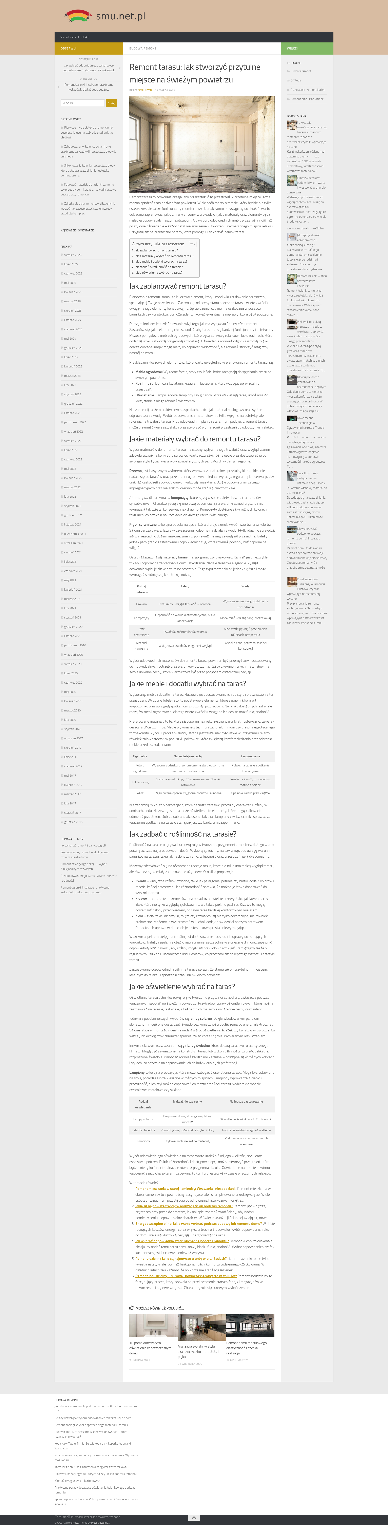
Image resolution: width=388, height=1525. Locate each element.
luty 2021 (70, 608)
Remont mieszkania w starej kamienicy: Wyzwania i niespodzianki (185, 1188)
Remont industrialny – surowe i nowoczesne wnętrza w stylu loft (186, 1276)
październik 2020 (75, 645)
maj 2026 (70, 283)
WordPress (72, 1522)
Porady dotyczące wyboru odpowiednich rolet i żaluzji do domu (94, 1418)
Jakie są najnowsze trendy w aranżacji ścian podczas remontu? (184, 1206)
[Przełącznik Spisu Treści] (190, 244)
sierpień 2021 (72, 552)
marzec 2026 (72, 301)
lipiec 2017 (71, 757)
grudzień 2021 (73, 515)
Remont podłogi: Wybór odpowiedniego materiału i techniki (92, 1425)
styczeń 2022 (72, 506)
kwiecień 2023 (73, 366)
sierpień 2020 (72, 664)
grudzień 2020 (73, 627)
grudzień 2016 (73, 822)
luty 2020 (70, 720)
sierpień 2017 (72, 747)
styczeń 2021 (72, 617)
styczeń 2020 (72, 729)
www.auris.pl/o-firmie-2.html (305, 228)
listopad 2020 (72, 636)
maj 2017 (70, 775)
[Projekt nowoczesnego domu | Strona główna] (105, 16)
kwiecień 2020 (73, 701)
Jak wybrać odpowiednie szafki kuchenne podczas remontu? (182, 1241)
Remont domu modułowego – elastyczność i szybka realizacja (248, 1348)
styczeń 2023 (72, 394)
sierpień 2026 (72, 255)
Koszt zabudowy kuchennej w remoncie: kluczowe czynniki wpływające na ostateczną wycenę (306, 589)
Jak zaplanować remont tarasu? (156, 250)
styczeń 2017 (72, 813)
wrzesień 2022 (73, 431)
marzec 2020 (72, 710)
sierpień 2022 (72, 441)
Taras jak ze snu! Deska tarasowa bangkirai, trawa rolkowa (91, 1467)
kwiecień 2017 (73, 785)
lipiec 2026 (71, 264)
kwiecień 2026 (73, 292)
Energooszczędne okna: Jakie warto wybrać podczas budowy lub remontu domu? (198, 1223)
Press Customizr (100, 1522)
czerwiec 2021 (73, 571)
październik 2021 (75, 534)
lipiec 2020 (71, 673)
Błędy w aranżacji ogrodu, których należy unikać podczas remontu (96, 1474)
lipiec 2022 (71, 450)
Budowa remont (142, 48)
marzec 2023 (72, 376)
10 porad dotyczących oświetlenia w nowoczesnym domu (150, 1348)
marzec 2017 (72, 794)
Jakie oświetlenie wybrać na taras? (158, 272)
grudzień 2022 (73, 403)
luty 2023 (70, 385)
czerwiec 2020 (73, 682)
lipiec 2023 (71, 357)
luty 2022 (70, 496)
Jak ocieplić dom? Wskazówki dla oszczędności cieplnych (311, 382)
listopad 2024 (72, 320)
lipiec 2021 (71, 562)
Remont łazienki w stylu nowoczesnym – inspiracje (312, 281)
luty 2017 (70, 803)
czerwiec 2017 (73, 766)
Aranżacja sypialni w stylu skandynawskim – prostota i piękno (198, 1351)
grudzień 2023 (73, 348)
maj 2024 (70, 338)
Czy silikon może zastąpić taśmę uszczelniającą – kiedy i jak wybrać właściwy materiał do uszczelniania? (307, 483)
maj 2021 (70, 580)
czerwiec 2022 (73, 459)
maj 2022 (70, 469)
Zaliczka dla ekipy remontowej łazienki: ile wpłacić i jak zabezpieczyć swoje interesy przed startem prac (88, 208)
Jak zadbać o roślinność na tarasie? (159, 267)
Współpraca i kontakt (74, 37)
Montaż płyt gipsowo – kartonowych (77, 1481)
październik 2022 (75, 422)
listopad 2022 (72, 413)
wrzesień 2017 (73, 738)
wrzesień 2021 (73, 543)
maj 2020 (70, 692)
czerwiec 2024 (73, 329)
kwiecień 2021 (73, 589)
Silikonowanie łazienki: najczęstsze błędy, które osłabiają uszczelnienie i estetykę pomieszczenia (88, 170)
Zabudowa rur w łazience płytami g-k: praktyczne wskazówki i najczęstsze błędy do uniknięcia (89, 151)
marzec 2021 (72, 599)
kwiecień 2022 (73, 478)
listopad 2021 (72, 524)
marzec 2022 (72, 487)
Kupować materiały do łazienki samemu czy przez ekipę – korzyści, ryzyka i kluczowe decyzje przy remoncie (88, 189)
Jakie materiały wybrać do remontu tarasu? (164, 256)
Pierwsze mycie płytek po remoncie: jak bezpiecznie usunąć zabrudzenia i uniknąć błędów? (87, 132)
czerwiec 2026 (73, 273)
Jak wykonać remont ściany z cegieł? (83, 845)
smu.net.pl (145, 90)
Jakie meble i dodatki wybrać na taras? (161, 261)
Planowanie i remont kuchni (308, 90)
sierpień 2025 (72, 310)
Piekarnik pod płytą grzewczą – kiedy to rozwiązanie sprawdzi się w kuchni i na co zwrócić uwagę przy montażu (305, 331)
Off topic (296, 80)
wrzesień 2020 (73, 654)
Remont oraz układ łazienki (307, 99)
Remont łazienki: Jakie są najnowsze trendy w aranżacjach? (181, 1258)
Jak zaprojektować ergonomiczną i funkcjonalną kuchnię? (303, 240)
